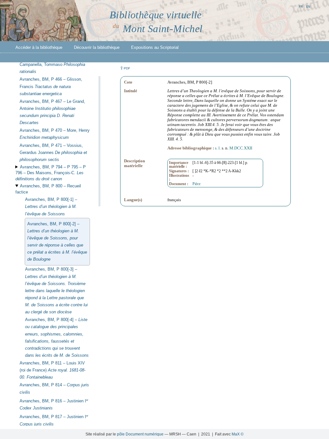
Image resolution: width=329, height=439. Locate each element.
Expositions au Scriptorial (155, 47)
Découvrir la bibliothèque (97, 47)
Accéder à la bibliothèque (38, 47)
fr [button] (301, 6)
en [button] (308, 6)
